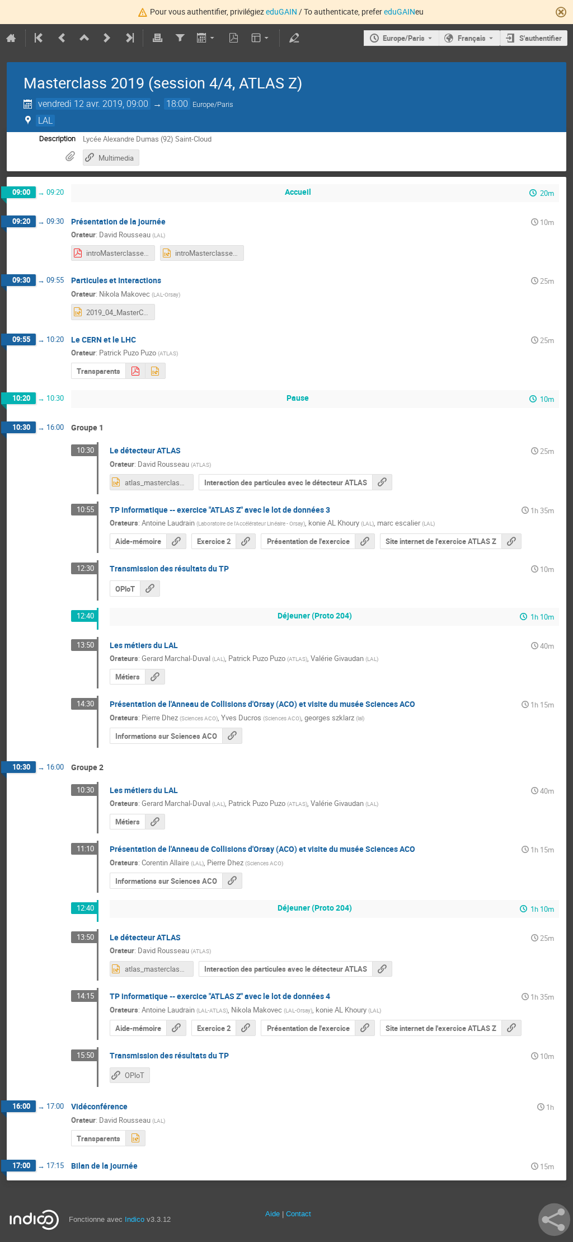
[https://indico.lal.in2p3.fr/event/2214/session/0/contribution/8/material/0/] (232, 736)
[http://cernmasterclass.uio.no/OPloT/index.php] (150, 588)
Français (472, 38)
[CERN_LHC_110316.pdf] (135, 371)
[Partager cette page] (554, 1219)
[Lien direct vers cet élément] (173, 222)
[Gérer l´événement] (294, 38)
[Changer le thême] (261, 38)
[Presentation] (365, 541)
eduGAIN (281, 11)
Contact (298, 1213)
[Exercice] (365, 1028)
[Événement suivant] (107, 38)
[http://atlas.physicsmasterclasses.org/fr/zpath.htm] (511, 541)
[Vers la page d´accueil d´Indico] (11, 38)
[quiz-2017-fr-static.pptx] (135, 1138)
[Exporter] (207, 38)
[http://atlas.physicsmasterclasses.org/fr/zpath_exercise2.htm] (246, 541)
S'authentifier (540, 38)
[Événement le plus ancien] (40, 38)
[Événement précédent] (62, 38)
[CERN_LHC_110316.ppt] (155, 371)
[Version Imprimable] (157, 38)
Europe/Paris (404, 38)
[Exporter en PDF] (234, 38)
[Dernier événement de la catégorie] (129, 38)
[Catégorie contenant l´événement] (84, 38)
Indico (134, 1219)
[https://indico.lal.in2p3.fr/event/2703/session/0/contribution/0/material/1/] (155, 677)
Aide (272, 1213)
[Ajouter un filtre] (179, 38)
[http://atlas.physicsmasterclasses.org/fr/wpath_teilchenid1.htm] (382, 482)
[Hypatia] (176, 541)
